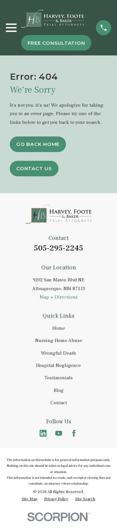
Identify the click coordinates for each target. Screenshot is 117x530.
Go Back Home (37, 144)
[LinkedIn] (43, 433)
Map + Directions (59, 297)
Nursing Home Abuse (58, 340)
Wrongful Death (58, 353)
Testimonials (59, 378)
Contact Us (34, 168)
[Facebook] (74, 433)
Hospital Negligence (58, 365)
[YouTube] (58, 433)
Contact (58, 403)
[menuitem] (29, 499)
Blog (59, 390)
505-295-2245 (58, 248)
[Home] (52, 18)
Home (58, 328)
